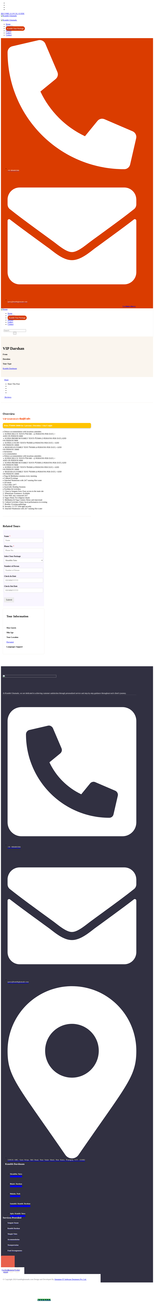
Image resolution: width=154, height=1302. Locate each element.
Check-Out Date (10, 586)
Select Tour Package (12, 556)
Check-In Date (10, 576)
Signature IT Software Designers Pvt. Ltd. (71, 1279)
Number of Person (11, 566)
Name (7, 536)
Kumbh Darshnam (10, 368)
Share (6, 380)
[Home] (4, 309)
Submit (9, 600)
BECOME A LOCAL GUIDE (12, 14)
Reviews (7, 397)
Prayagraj (10, 642)
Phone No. (9, 546)
